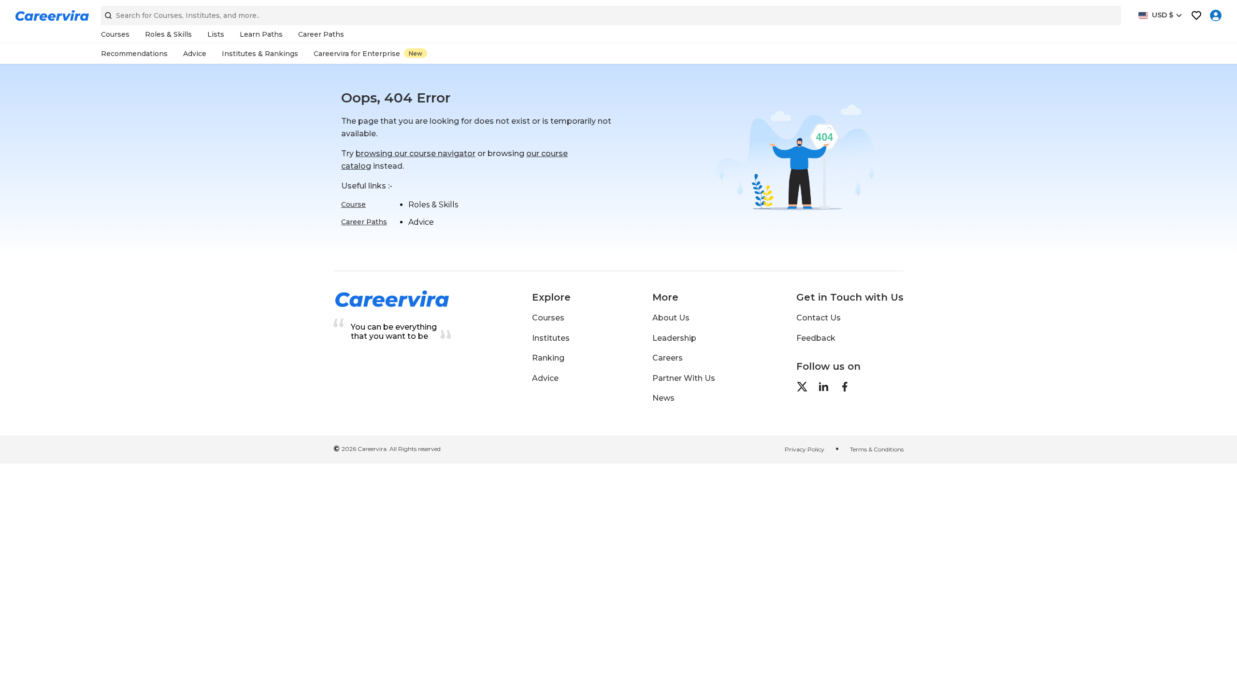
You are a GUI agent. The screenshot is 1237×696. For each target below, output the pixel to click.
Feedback (815, 338)
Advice (545, 378)
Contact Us (818, 317)
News (663, 398)
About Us (671, 317)
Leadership (674, 338)
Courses (548, 317)
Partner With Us (683, 378)
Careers (667, 357)
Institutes (551, 338)
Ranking (548, 357)
